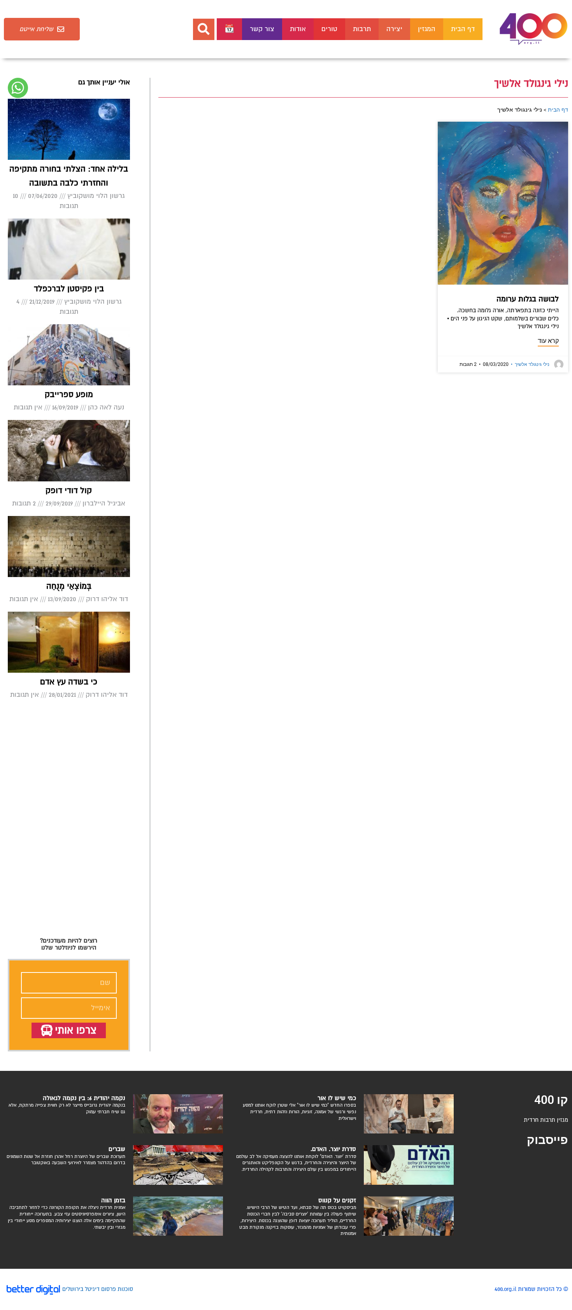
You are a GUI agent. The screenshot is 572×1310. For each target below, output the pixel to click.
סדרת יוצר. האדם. (333, 1149)
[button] (203, 29)
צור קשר (262, 29)
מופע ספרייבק (69, 394)
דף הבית (463, 29)
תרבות (362, 29)
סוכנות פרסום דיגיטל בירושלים (97, 1289)
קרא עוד (548, 341)
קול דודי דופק (69, 490)
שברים (117, 1149)
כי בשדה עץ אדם (68, 682)
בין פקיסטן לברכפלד (69, 289)
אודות (298, 29)
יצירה (394, 29)
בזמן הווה (113, 1200)
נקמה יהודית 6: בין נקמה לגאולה (84, 1098)
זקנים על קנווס (337, 1200)
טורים (329, 29)
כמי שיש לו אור (337, 1098)
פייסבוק (547, 1140)
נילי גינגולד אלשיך (530, 364)
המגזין (426, 29)
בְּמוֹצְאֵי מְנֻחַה (68, 586)
